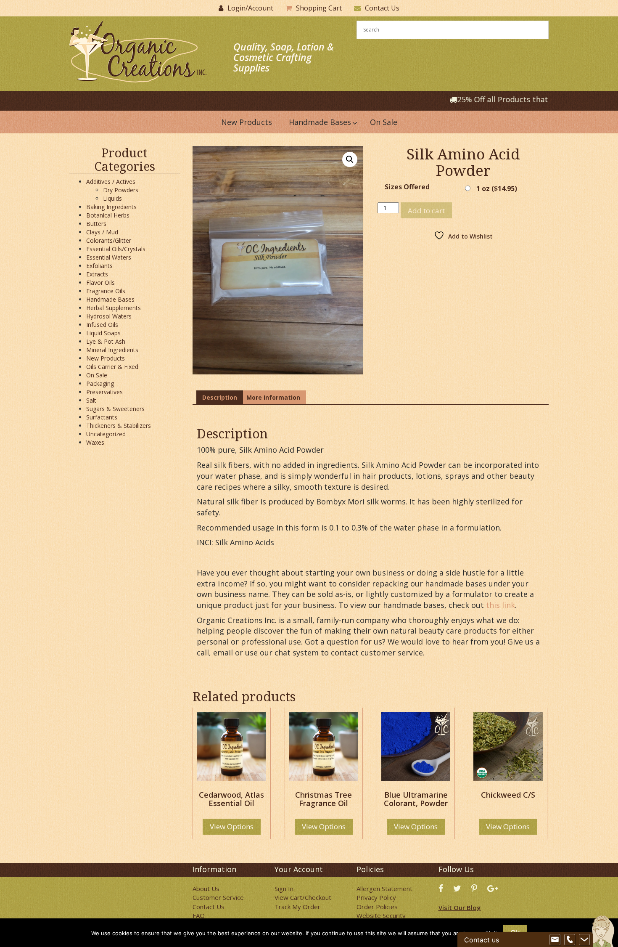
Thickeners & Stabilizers (118, 426)
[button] (349, 159)
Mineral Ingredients (112, 350)
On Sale (96, 375)
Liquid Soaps (103, 333)
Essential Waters (108, 257)
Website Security (381, 915)
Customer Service (218, 897)
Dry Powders (120, 190)
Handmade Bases (110, 299)
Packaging (100, 383)
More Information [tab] (273, 397)
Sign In (284, 888)
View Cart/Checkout (303, 897)
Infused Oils (102, 325)
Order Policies (377, 906)
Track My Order (297, 906)
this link (500, 605)
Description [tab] (219, 397)
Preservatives (104, 392)
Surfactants (101, 417)
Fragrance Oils (105, 291)
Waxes (95, 442)
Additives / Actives (110, 182)
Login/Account (250, 8)
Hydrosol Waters (109, 316)
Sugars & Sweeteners (115, 409)
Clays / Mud (102, 232)
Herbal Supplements (113, 308)
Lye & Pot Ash (105, 341)
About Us (206, 888)
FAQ (199, 915)
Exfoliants (99, 266)
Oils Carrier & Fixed (112, 367)
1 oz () (496, 188)
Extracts (97, 274)
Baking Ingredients (111, 207)
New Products (105, 358)
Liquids (112, 198)
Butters (96, 224)
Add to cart (426, 210)
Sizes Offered (407, 187)
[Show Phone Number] (569, 940)
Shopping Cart (319, 8)
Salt (91, 400)
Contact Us (382, 8)
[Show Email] (554, 940)
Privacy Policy (376, 897)
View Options (232, 826)
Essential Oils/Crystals (115, 249)
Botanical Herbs (107, 215)
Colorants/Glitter (108, 240)
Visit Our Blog (459, 907)
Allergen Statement (384, 888)
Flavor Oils (100, 282)
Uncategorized (106, 434)
